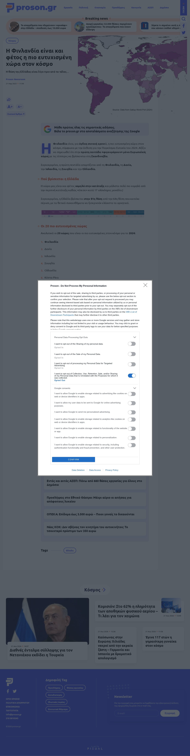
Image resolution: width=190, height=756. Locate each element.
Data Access (95, 470)
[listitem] (95, 337)
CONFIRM (73, 459)
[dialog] (95, 378)
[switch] (132, 344)
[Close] (146, 286)
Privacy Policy (111, 470)
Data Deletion (78, 470)
